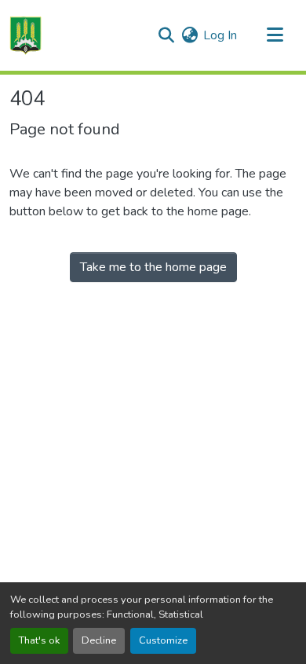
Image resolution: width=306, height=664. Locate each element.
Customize (163, 640)
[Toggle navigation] (275, 35)
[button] (25, 35)
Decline (99, 640)
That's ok (39, 640)
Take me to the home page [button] (153, 267)
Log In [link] (220, 35)
